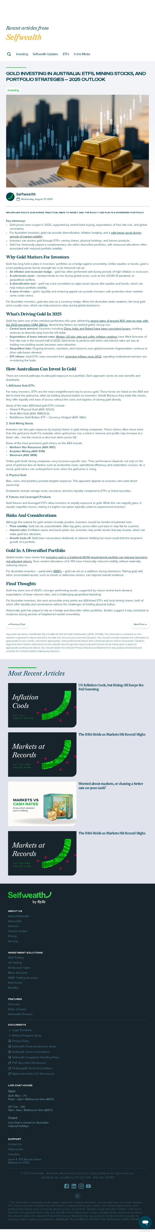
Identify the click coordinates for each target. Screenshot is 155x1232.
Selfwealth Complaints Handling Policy (35, 1057)
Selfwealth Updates (45, 54)
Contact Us (15, 1144)
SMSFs (57, 571)
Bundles (13, 987)
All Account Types (19, 967)
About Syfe (15, 921)
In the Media (82, 54)
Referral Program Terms (27, 1035)
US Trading (15, 962)
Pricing (12, 936)
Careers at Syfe (17, 931)
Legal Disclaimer (22, 1030)
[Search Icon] (9, 54)
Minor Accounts (18, 972)
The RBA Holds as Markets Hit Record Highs (112, 734)
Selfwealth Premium (20, 1014)
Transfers (14, 1154)
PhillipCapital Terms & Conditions (32, 1068)
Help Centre (15, 1149)
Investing (22, 54)
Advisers (13, 926)
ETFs (66, 54)
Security (13, 941)
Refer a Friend (17, 1009)
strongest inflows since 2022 (83, 356)
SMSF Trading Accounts (23, 978)
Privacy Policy (20, 1041)
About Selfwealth (18, 916)
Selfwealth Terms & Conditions (31, 1052)
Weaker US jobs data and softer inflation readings (86, 336)
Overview (14, 1004)
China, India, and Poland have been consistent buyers (97, 328)
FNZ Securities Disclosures (29, 1063)
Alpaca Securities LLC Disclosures (33, 1073)
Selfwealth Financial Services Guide (34, 1046)
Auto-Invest (15, 982)
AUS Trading (16, 957)
